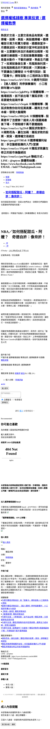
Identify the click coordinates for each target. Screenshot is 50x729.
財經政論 (20, 172)
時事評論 (19, 380)
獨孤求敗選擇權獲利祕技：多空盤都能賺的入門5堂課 (24, 644)
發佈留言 (5, 402)
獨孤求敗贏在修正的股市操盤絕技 (16, 647)
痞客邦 (17, 373)
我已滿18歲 (6, 724)
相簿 (7, 177)
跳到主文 (4, 30)
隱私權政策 (41, 694)
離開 (13, 724)
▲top (3, 384)
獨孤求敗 (4, 360)
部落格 (8, 180)
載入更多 (5, 388)
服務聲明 (25, 697)
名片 (7, 183)
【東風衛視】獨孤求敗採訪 (13, 614)
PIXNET (10, 694)
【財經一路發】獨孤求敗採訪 (14, 611)
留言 (23, 373)
